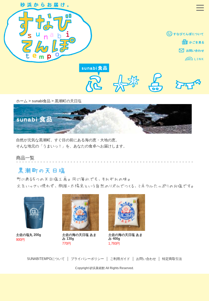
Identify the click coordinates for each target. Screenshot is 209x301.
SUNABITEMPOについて (46, 259)
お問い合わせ (146, 259)
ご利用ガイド (120, 259)
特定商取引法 (172, 259)
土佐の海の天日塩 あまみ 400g (125, 237)
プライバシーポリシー (87, 259)
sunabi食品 (41, 101)
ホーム (22, 101)
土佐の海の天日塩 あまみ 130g (79, 237)
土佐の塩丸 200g (28, 235)
